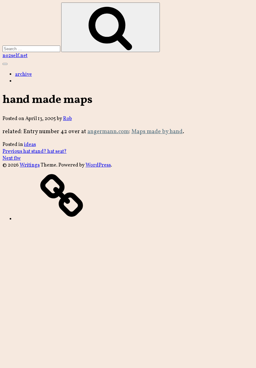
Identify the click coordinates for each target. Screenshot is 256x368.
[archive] (62, 219)
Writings (30, 165)
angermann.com (108, 132)
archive (23, 74)
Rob (67, 118)
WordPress (98, 165)
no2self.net (14, 55)
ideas (30, 144)
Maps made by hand (157, 132)
